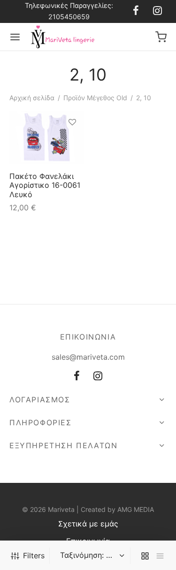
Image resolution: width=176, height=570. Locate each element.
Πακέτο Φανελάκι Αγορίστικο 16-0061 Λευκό (44, 185)
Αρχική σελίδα (31, 98)
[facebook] (136, 11)
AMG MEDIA (135, 509)
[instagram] (157, 11)
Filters (34, 555)
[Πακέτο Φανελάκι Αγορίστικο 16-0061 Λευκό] (46, 137)
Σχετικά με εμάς (88, 523)
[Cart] (161, 37)
